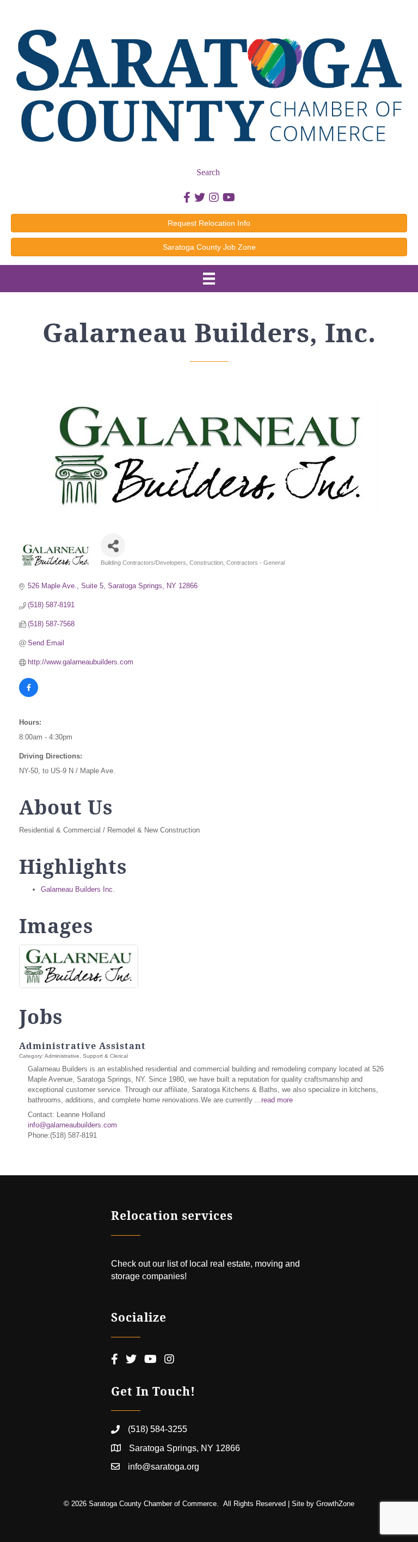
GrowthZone (335, 1504)
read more (277, 1100)
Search (208, 172)
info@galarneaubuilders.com (72, 1125)
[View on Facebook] (28, 694)
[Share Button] (113, 545)
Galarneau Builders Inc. (78, 889)
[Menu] (209, 278)
